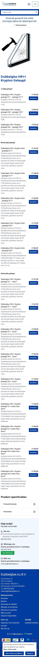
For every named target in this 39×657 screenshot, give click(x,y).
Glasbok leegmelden (8, 616)
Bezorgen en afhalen (9, 604)
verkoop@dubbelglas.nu (9, 564)
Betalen (4, 601)
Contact (4, 626)
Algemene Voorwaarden (10, 623)
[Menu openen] (35, 4)
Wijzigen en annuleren (9, 607)
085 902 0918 (6, 539)
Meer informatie (9, 649)
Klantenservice (7, 595)
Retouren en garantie (9, 610)
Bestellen (33, 98)
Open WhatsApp (7, 553)
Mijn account (6, 613)
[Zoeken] (36, 12)
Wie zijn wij (5, 629)
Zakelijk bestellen (31, 623)
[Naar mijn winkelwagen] (29, 4)
